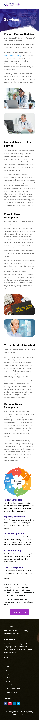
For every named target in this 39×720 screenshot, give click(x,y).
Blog (7, 674)
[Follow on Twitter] (18, 703)
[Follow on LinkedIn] (14, 703)
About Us (8, 666)
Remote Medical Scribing (12, 55)
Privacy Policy (10, 685)
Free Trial (9, 681)
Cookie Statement (12, 692)
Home (7, 663)
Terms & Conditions (12, 688)
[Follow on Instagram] (10, 703)
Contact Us (19, 612)
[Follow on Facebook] (5, 703)
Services (8, 670)
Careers (8, 677)
